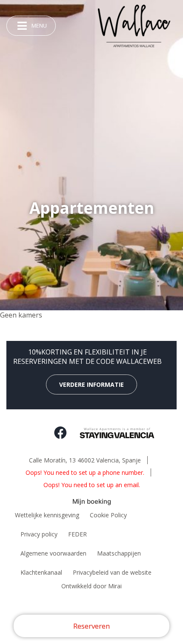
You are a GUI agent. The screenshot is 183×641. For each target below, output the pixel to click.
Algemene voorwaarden (53, 553)
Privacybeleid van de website (112, 572)
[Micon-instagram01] (35, 432)
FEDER (77, 534)
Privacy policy (38, 534)
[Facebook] (60, 432)
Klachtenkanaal (41, 572)
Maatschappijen (119, 553)
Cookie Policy (108, 515)
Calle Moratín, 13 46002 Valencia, (85, 460)
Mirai (115, 586)
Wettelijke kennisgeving (47, 515)
